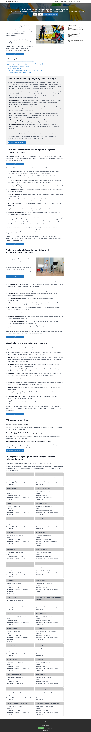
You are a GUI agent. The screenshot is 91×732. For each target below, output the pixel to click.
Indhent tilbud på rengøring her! (50, 14)
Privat (35, 14)
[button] (46, 726)
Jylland (61, 1)
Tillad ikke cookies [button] (49, 728)
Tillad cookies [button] (41, 728)
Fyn (65, 1)
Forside (56, 1)
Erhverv (40, 14)
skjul (20, 59)
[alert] (45, 725)
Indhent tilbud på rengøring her (15, 54)
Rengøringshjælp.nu (12, 2)
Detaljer (57, 723)
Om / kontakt (76, 1)
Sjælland (70, 1)
